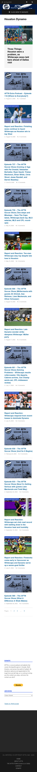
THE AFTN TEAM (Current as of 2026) (18, 763)
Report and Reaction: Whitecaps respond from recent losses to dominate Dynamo (18, 415)
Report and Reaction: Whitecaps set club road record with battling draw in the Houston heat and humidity (18, 523)
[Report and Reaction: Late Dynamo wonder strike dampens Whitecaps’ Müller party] (18, 317)
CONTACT (18, 766)
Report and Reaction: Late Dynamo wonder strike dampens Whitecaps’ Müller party (16, 333)
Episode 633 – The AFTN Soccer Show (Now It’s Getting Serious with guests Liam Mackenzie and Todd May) (17, 485)
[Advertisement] (18, 640)
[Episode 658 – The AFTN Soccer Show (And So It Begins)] (18, 436)
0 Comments (22, 137)
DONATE (18, 768)
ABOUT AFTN (18, 761)
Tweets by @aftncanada (11, 704)
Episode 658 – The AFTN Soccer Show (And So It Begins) (18, 449)
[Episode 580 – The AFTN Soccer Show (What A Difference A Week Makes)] (18, 583)
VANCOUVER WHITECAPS (11, 27)
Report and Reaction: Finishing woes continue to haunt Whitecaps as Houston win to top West (18, 130)
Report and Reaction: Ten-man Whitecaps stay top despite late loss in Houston (18, 256)
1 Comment (22, 98)
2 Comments (22, 301)
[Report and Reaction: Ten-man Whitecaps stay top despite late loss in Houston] (18, 241)
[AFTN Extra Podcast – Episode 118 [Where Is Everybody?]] (18, 81)
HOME (19, 759)
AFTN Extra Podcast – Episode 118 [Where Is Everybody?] (17, 94)
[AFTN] (18, 6)
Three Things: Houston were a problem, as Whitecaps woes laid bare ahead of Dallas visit (18, 55)
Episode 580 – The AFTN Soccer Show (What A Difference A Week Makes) (15, 598)
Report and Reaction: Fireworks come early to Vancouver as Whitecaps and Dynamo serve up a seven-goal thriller (18, 561)
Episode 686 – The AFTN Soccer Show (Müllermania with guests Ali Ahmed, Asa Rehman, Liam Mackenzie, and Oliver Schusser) (18, 293)
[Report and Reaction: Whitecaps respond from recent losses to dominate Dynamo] (18, 401)
